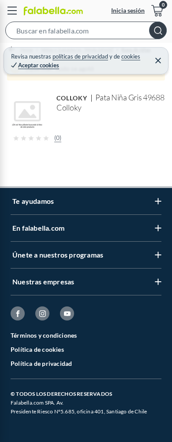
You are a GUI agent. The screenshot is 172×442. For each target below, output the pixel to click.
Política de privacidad (41, 363)
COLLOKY (72, 98)
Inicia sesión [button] (128, 10)
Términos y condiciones (44, 335)
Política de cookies (37, 349)
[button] (86, 32)
